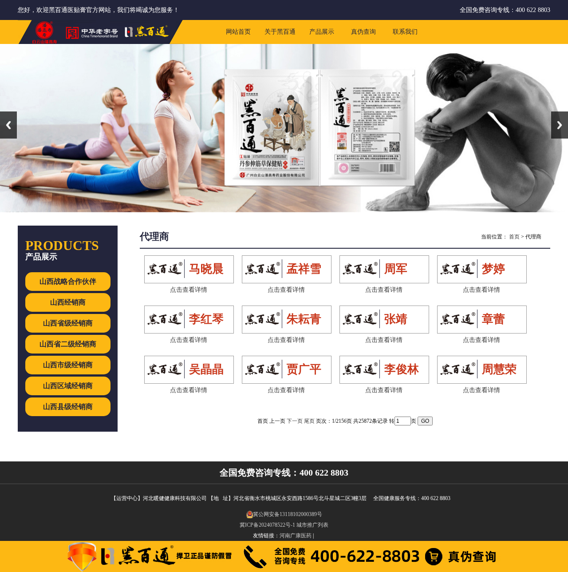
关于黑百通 (280, 31)
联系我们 (405, 31)
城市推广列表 (312, 525)
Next (559, 125)
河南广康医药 (296, 535)
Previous (8, 125)
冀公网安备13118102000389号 (287, 514)
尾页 (309, 421)
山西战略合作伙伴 (67, 281)
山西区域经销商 (68, 385)
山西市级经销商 (68, 365)
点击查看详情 (188, 289)
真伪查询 (363, 31)
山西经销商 (68, 302)
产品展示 (321, 31)
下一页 (295, 421)
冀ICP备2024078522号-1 (267, 525)
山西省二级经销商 (67, 344)
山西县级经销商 (68, 406)
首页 (514, 237)
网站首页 (238, 31)
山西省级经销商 (68, 323)
